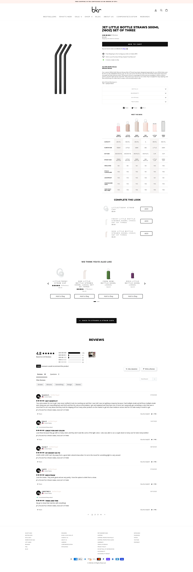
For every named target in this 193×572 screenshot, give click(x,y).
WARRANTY (101, 542)
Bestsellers (49, 17)
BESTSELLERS (28, 535)
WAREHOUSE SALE (30, 540)
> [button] (104, 514)
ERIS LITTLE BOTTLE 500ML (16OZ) (132, 283)
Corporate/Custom (127, 17)
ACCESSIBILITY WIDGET (104, 553)
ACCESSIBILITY (101, 551)
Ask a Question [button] (132, 369)
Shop (88, 17)
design (69, 384)
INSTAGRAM (137, 533)
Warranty (135, 93)
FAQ (26, 546)
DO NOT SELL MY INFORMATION (106, 549)
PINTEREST (137, 542)
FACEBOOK (137, 535)
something (59, 384)
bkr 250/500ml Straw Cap (116, 73)
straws (40, 384)
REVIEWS (27, 544)
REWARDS (64, 533)
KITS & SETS (28, 537)
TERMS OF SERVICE (103, 544)
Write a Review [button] (150, 369)
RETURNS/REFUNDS (103, 533)
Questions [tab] (53, 374)
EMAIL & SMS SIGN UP (67, 535)
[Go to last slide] (48, 284)
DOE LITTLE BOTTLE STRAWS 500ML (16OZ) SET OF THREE (124, 233)
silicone (49, 384)
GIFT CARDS (28, 542)
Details (135, 89)
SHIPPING (100, 535)
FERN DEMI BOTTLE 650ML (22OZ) (108, 283)
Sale (77, 17)
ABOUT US (64, 540)
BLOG (26, 549)
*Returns (135, 101)
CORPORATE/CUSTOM (67, 544)
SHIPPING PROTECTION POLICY (106, 537)
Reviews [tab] (40, 374)
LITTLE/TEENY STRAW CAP (123, 208)
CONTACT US (64, 537)
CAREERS (63, 542)
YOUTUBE (136, 540)
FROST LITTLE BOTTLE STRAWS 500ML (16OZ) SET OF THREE (124, 220)
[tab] (95, 301)
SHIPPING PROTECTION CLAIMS (106, 540)
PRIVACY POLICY (102, 546)
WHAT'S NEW (28, 533)
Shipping (104, 38)
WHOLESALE (64, 546)
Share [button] (40, 414)
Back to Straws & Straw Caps (98, 320)
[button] (152, 414)
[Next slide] (145, 284)
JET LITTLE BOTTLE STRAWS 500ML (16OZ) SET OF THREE (52, 410)
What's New (65, 17)
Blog (98, 17)
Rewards (145, 17)
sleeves (78, 384)
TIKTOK (136, 537)
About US (109, 17)
